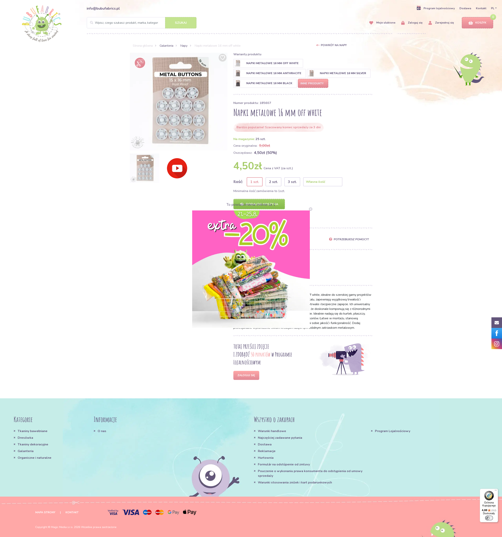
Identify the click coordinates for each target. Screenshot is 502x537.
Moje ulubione (385, 23)
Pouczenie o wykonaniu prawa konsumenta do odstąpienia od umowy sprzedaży (310, 473)
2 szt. (273, 181)
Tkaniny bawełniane (32, 431)
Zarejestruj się (444, 23)
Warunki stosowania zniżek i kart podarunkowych (295, 482)
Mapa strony (45, 512)
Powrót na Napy (334, 45)
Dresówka (25, 438)
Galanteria (166, 46)
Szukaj (181, 23)
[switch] (489, 518)
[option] (178, 101)
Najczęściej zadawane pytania (280, 438)
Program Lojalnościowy (392, 431)
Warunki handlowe (272, 431)
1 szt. (254, 181)
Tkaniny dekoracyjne (33, 444)
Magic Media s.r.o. (62, 527)
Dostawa (465, 8)
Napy (183, 46)
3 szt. (292, 181)
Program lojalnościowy (439, 8)
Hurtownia (266, 458)
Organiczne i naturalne (34, 458)
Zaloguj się (415, 23)
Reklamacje (267, 451)
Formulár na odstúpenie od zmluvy (284, 464)
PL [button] (492, 8)
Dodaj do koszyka (261, 204)
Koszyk (480, 23)
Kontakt (481, 8)
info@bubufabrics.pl (103, 8)
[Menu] (495, 491)
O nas (102, 431)
